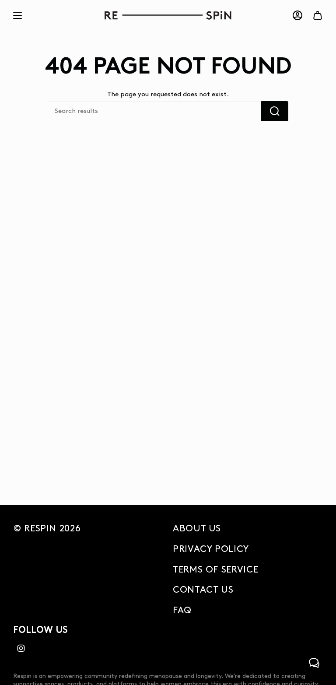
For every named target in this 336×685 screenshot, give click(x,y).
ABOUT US (197, 528)
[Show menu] (17, 15)
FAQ (182, 610)
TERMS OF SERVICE (215, 570)
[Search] (274, 111)
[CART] (318, 15)
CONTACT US (203, 590)
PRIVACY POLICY (211, 549)
